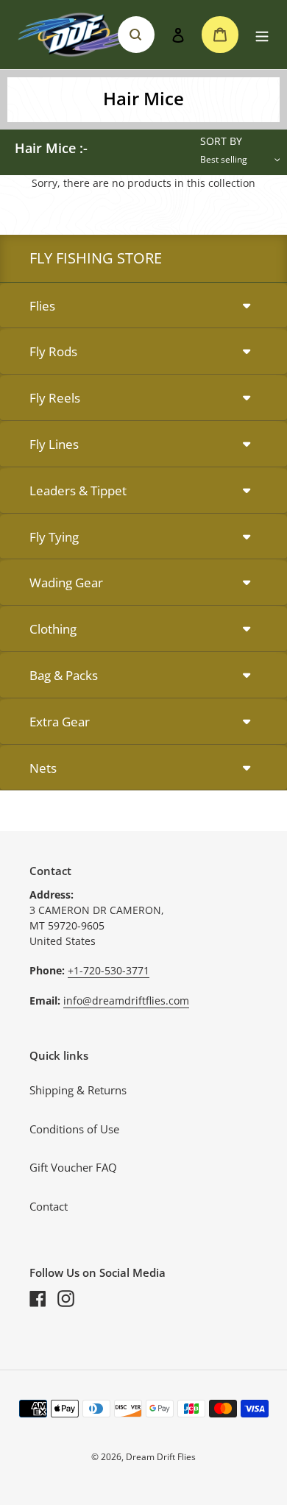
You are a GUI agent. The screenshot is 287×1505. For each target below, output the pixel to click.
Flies (42, 305)
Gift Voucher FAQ (73, 1167)
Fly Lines (54, 444)
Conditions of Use (74, 1129)
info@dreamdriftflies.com (126, 1001)
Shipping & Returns (78, 1090)
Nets (43, 767)
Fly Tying (54, 536)
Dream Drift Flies (161, 1457)
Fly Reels (54, 397)
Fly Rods (53, 351)
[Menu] (262, 35)
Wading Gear (66, 582)
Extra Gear (59, 721)
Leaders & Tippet (78, 490)
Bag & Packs (63, 675)
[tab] (143, 306)
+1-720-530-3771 (108, 970)
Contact (48, 1206)
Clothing (53, 628)
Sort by (221, 141)
